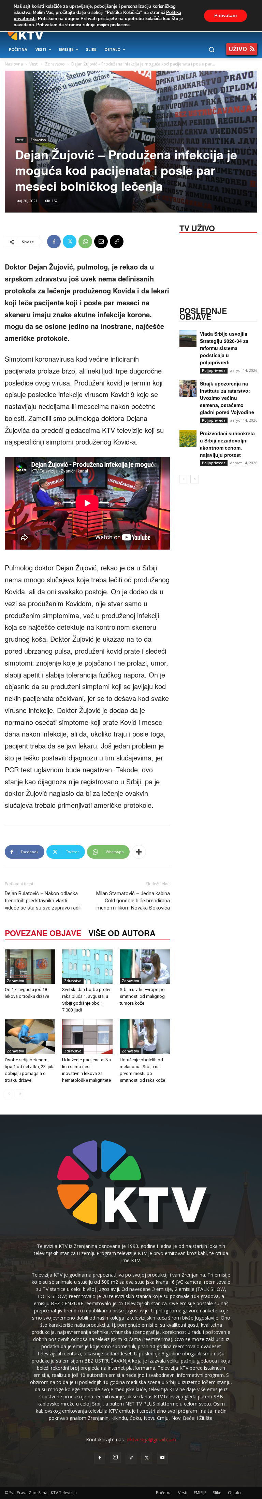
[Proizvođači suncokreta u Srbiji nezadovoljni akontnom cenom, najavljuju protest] (187, 438)
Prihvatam (225, 15)
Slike (217, 1493)
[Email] (101, 241)
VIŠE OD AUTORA (122, 932)
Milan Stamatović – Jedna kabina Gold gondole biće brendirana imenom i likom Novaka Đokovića (133, 900)
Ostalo (234, 1493)
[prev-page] (9, 1094)
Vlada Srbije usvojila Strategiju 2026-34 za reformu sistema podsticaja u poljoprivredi (224, 348)
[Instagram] (115, 1457)
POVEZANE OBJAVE (43, 932)
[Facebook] (54, 241)
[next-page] (20, 1094)
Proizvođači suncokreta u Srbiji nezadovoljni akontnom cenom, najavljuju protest (227, 444)
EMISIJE (200, 1493)
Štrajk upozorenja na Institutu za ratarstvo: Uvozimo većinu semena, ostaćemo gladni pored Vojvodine (227, 398)
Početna (164, 1493)
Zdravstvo (55, 64)
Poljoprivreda (213, 370)
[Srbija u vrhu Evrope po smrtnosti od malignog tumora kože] (145, 966)
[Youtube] (162, 1458)
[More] (139, 852)
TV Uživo (197, 227)
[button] (211, 50)
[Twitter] (69, 241)
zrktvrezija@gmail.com (151, 1439)
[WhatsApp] (85, 241)
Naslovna (14, 64)
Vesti (34, 64)
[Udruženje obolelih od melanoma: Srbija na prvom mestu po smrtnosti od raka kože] (145, 1036)
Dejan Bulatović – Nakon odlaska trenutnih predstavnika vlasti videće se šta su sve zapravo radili (43, 900)
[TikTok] (131, 1458)
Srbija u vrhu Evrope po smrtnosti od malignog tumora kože (142, 996)
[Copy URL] (116, 241)
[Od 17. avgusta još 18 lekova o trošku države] (30, 966)
